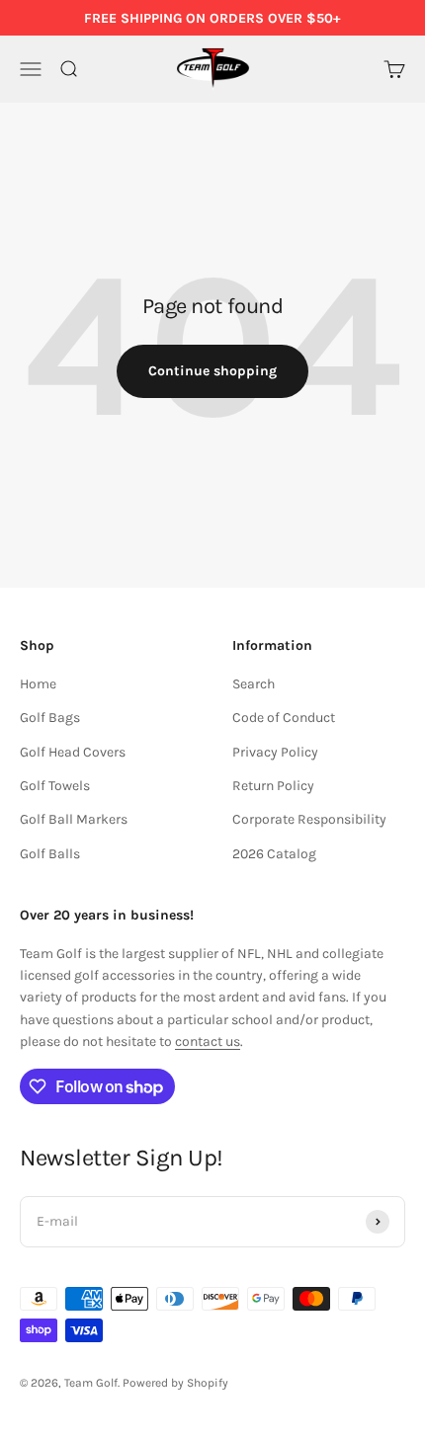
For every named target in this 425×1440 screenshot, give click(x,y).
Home (38, 684)
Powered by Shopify (175, 1383)
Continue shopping (212, 370)
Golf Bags (50, 717)
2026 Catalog (274, 853)
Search (253, 684)
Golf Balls (50, 853)
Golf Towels (55, 785)
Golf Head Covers (73, 752)
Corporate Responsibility (309, 819)
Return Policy (273, 785)
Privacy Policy (275, 752)
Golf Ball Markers (74, 819)
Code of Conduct (283, 717)
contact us (207, 1041)
